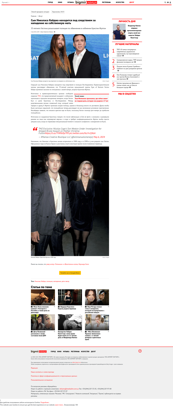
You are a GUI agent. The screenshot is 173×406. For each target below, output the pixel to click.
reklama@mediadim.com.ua (69, 389)
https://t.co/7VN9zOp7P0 (57, 133)
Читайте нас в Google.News (70, 273)
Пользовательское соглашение (42, 380)
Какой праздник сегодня (40, 12)
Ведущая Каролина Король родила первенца (67, 308)
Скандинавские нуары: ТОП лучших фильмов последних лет (129, 61)
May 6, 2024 (99, 136)
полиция (49, 281)
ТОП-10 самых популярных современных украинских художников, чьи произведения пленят (128, 52)
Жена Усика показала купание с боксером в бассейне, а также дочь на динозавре (40, 310)
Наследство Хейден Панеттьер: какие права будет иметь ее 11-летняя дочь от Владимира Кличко (67, 334)
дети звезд (65, 281)
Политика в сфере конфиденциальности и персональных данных (54, 376)
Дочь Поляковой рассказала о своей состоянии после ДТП (38, 333)
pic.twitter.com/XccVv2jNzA (82, 133)
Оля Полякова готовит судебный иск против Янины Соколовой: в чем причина (128, 77)
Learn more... (59, 405)
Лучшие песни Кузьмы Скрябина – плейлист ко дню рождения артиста (129, 67)
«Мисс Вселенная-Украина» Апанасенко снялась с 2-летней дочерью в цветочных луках (93, 335)
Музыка (70, 2)
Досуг (131, 2)
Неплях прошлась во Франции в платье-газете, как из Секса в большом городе (128, 85)
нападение (57, 281)
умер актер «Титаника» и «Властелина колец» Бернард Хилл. (67, 264)
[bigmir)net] (81, 2)
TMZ (39, 96)
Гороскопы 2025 (58, 12)
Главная (33, 16)
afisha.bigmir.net (76, 362)
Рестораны (106, 2)
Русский (5, 2)
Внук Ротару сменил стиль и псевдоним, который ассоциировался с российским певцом (94, 310)
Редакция (34, 368)
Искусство (120, 2)
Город (50, 2)
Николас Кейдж (40, 281)
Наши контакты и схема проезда (42, 372)
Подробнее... (45, 402)
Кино (60, 2)
